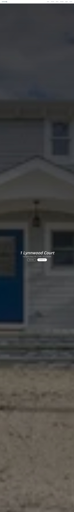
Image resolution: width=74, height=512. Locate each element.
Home (48, 1)
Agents (66, 1)
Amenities (62, 1)
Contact (71, 1)
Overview (52, 1)
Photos (57, 1)
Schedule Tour (42, 259)
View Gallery (31, 259)
